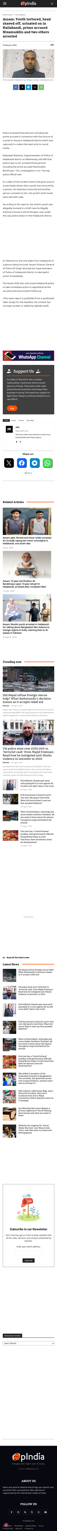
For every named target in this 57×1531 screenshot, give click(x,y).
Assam (13, 420)
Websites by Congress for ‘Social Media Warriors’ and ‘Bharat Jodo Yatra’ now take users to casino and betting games (35, 1129)
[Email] (35, 87)
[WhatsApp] (41, 87)
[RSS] (25, 1512)
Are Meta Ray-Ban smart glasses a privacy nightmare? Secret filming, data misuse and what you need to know (35, 1112)
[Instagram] (18, 1512)
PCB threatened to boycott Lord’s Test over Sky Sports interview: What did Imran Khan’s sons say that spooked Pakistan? (35, 799)
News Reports (20, 14)
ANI (52, 45)
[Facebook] (16, 87)
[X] (22, 87)
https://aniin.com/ (21, 431)
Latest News (11, 964)
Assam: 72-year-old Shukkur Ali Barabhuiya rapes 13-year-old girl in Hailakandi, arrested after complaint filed (24, 583)
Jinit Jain (6, 706)
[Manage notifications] (6, 1525)
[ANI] (9, 434)
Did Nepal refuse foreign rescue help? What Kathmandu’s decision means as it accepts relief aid (27, 698)
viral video (30, 420)
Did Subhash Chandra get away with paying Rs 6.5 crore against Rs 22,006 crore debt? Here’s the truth (37, 783)
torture (21, 420)
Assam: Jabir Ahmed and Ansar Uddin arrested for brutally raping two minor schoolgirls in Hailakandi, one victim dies (27, 540)
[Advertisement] (28, 878)
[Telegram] (28, 87)
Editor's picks (8, 14)
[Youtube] (45, 1512)
